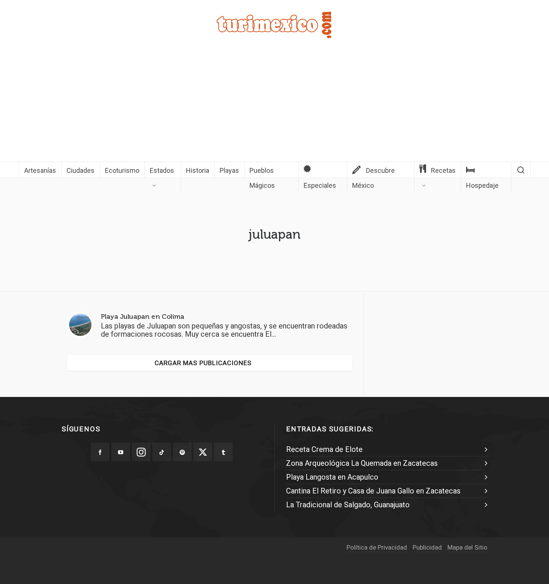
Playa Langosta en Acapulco (332, 477)
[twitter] (202, 452)
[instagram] (141, 452)
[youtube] (120, 452)
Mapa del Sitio (467, 547)
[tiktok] (161, 452)
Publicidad (427, 547)
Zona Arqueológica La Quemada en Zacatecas (362, 463)
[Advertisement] (274, 105)
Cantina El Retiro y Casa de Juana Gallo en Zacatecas (373, 490)
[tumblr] (223, 452)
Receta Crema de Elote (324, 449)
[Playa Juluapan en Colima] (80, 325)
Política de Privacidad (377, 547)
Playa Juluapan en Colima (142, 316)
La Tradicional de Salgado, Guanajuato (348, 504)
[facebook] (100, 452)
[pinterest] (182, 452)
